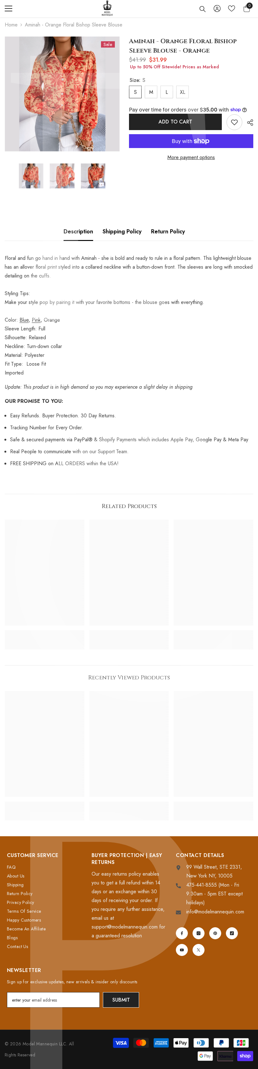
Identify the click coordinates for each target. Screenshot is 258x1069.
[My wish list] (231, 8)
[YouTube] (182, 950)
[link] (44, 633)
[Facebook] (182, 933)
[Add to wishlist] (234, 122)
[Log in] (217, 8)
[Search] (202, 9)
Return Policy (168, 231)
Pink (36, 319)
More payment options (191, 157)
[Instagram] (199, 933)
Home (11, 24)
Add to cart (175, 121)
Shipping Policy (122, 231)
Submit (121, 999)
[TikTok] (232, 933)
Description (78, 231)
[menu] (8, 8)
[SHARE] (247, 122)
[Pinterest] (215, 933)
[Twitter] (199, 950)
